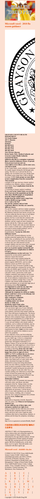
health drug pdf (17, 9)
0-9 (9, 495)
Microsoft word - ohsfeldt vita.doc (18, 449)
